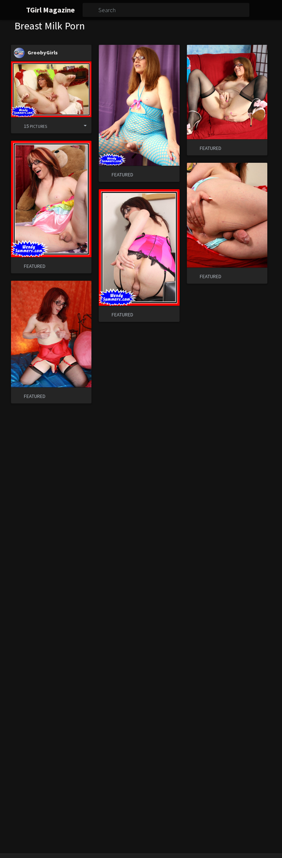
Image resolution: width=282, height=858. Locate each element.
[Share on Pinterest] (67, 125)
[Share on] (79, 125)
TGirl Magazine (50, 9)
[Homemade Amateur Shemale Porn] (51, 89)
